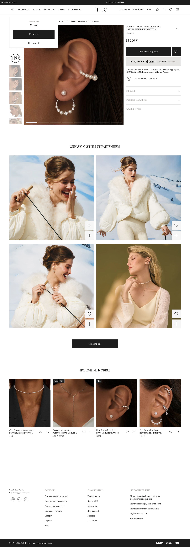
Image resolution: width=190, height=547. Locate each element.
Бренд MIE (92, 501)
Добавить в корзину (148, 51)
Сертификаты (75, 9)
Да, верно (33, 34)
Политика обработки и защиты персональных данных (145, 497)
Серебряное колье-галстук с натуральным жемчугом (64, 431)
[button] (31, 122)
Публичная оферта (139, 513)
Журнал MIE (93, 511)
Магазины (125, 9)
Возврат (48, 516)
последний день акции (78, 2)
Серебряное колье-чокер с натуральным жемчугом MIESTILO (21, 431)
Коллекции (49, 9)
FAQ (47, 525)
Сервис (48, 520)
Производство (94, 496)
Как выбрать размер (54, 506)
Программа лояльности (56, 501)
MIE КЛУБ (138, 9)
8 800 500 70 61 (16, 490)
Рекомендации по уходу (56, 496)
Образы (61, 9)
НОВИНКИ (24, 9)
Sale (149, 9)
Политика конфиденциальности (145, 504)
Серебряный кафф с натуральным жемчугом (107, 431)
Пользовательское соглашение (144, 509)
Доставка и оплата (53, 511)
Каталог (37, 9)
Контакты (92, 520)
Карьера (91, 516)
